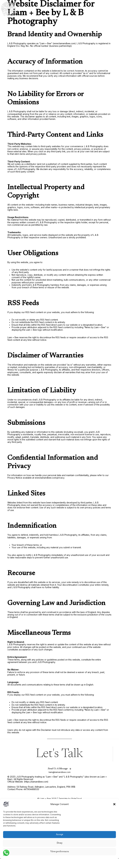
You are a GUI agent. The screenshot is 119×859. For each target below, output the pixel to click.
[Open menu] (115, 8)
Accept (59, 834)
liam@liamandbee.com (60, 772)
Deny (59, 843)
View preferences (59, 851)
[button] (114, 804)
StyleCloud (76, 798)
